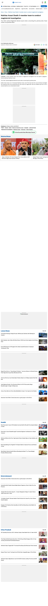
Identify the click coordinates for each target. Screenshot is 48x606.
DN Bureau (11, 43)
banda (6, 127)
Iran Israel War (31, 8)
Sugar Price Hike (24, 8)
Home (2, 12)
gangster (26, 127)
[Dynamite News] (17, 2)
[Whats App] (41, 45)
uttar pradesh (29, 129)
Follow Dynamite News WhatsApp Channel (25, 132)
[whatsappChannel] (45, 2)
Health (3, 422)
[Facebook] (44, 45)
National (13, 6)
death (10, 127)
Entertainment (6, 476)
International (7, 6)
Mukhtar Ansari (16, 129)
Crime (38, 6)
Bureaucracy (20, 6)
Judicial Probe (32, 127)
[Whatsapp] (13, 132)
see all (44, 331)
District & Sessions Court (18, 127)
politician (23, 129)
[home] (1, 6)
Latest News (5, 331)
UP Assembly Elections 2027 (8, 8)
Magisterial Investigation (7, 129)
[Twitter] (46, 45)
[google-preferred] (37, 45)
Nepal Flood (17, 8)
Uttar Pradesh (33, 6)
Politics (26, 6)
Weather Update (39, 8)
